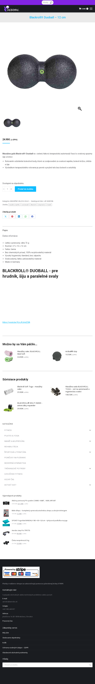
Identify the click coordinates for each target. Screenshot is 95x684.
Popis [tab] (5, 230)
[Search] (51, 2)
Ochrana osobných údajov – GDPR (15, 647)
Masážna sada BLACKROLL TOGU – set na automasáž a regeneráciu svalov (77, 389)
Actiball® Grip (71, 351)
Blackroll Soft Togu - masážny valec (29, 387)
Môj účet (5, 633)
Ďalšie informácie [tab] (10, 236)
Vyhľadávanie (90, 665)
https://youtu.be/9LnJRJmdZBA (16, 322)
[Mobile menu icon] (91, 8)
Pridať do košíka (25, 189)
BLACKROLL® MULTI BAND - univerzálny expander (29, 404)
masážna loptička (14, 204)
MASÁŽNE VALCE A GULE (19, 201)
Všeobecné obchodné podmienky (15, 652)
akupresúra (41, 204)
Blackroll (33, 204)
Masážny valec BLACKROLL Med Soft (28, 352)
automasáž (25, 204)
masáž (49, 204)
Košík (4, 642)
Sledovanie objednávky (11, 638)
